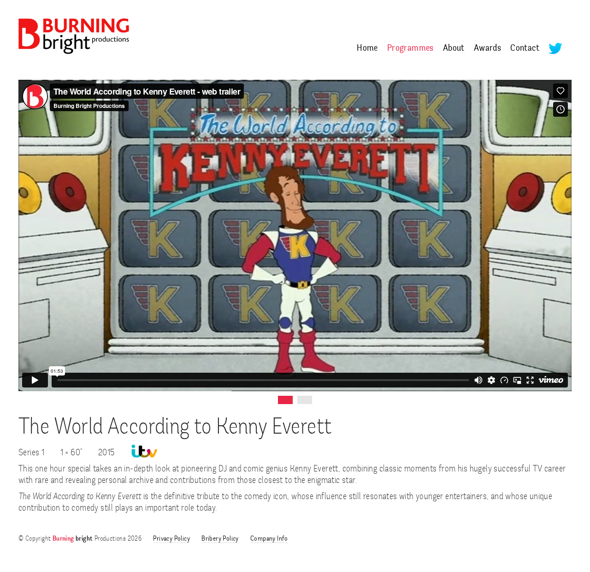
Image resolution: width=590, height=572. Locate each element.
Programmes (410, 48)
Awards (487, 48)
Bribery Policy (220, 539)
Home (367, 48)
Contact (524, 48)
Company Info (269, 539)
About (454, 48)
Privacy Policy (171, 539)
